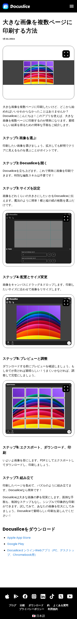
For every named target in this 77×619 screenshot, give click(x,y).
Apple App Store (19, 538)
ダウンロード (36, 605)
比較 (22, 605)
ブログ (12, 605)
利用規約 (53, 609)
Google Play (15, 544)
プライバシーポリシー (31, 609)
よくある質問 (60, 605)
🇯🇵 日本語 (38, 616)
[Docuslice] (16, 6)
